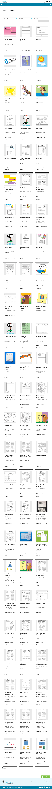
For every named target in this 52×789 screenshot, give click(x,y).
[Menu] (50, 4)
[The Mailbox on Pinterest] (42, 787)
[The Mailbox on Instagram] (49, 787)
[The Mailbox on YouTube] (47, 787)
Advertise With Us (45, 783)
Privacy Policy (46, 781)
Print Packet (46, 776)
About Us (18, 781)
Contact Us (25, 781)
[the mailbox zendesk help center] (1, 4)
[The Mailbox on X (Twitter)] (44, 787)
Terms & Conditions (21, 783)
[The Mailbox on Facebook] (40, 787)
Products (39, 781)
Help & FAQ (32, 781)
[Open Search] (25, 1)
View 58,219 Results (43, 21)
